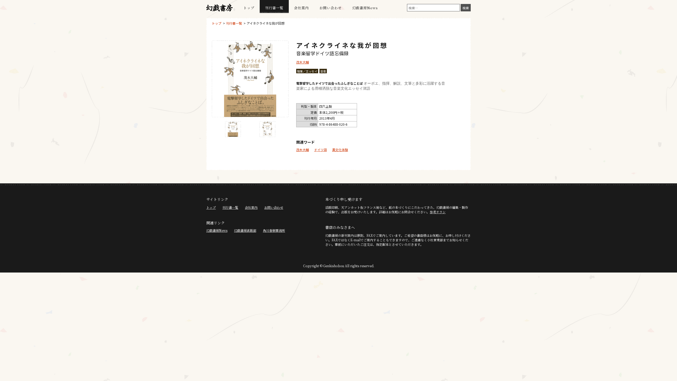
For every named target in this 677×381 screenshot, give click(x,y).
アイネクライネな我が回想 (266, 23)
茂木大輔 (302, 62)
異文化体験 (340, 149)
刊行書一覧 (274, 7)
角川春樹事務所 (274, 230)
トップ (248, 7)
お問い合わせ (330, 7)
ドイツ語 (320, 149)
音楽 (323, 71)
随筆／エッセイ (307, 71)
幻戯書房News (365, 7)
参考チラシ (438, 212)
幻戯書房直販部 (245, 230)
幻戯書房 (219, 8)
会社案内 (301, 7)
